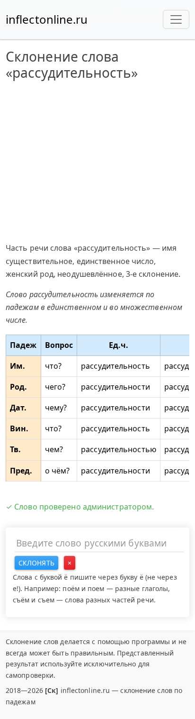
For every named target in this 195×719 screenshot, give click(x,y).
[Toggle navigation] (176, 19)
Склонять (36, 562)
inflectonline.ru (47, 19)
